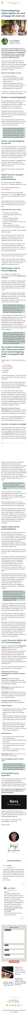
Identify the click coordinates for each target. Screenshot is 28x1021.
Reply (23, 883)
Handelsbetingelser (13, 1000)
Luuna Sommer (15, 40)
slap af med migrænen (16, 416)
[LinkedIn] (15, 1005)
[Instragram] (10, 1005)
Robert (3, 408)
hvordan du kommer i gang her (9, 816)
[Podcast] (20, 1005)
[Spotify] (18, 1005)
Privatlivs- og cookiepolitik (13, 1001)
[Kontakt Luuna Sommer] (4, 44)
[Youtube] (12, 1005)
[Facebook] (7, 1005)
